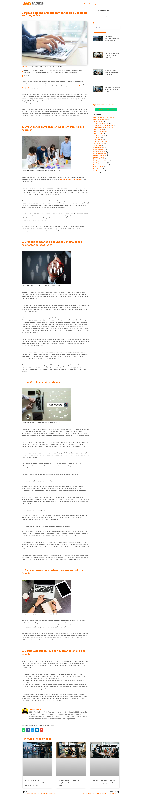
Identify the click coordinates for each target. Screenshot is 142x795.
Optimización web (98, 159)
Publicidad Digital (98, 167)
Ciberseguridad (97, 121)
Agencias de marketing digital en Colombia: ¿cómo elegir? (112, 55)
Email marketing (98, 139)
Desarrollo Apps (98, 129)
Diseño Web (96, 137)
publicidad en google (50, 72)
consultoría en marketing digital (103, 127)
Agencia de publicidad (100, 119)
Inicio (23, 66)
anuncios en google (30, 70)
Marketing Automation (100, 155)
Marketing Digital (77, 70)
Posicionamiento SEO (99, 163)
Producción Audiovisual (100, 165)
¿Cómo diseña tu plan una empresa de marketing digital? (112, 89)
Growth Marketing (98, 147)
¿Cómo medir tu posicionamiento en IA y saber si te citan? (112, 38)
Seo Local (96, 173)
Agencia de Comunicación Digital (103, 117)
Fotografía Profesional (100, 141)
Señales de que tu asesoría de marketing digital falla (111, 72)
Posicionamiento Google (32, 72)
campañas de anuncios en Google (70, 179)
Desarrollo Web (97, 133)
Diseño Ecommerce (99, 135)
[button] (78, 3)
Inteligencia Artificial (99, 153)
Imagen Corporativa (99, 149)
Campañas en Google (47, 70)
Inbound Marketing (99, 151)
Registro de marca (98, 171)
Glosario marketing (99, 143)
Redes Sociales (97, 169)
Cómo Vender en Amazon (101, 123)
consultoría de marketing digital (103, 125)
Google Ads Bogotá (62, 70)
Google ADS (28, 66)
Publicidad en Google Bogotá (70, 72)
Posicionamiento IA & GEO (101, 161)
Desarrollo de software (100, 131)
